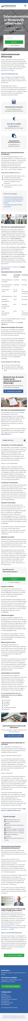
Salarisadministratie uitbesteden (9, 999)
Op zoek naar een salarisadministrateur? (10, 570)
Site (12, 1016)
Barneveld (21, 831)
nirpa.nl (14, 884)
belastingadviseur (13, 927)
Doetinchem (7, 827)
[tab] (14, 440)
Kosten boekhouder (6, 996)
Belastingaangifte (5, 1004)
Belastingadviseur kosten (7, 1003)
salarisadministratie (6, 416)
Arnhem (6, 840)
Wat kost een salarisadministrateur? (13, 197)
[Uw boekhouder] (8, 6)
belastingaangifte (5, 926)
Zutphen (22, 833)
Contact (10, 1018)
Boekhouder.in (6, 1016)
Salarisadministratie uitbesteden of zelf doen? (13, 202)
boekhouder (13, 915)
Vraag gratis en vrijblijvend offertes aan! (13, 809)
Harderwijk (21, 829)
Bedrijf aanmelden (16, 1018)
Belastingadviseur (5, 1001)
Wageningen (7, 836)
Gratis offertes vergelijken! (15, 955)
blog (16, 1008)
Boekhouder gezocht (6, 998)
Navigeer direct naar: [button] (8, 440)
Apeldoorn (7, 823)
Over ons (24, 1018)
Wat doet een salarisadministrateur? (14, 199)
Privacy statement (20, 1016)
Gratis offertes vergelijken (14, 391)
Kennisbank (4, 994)
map (14, 1016)
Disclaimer (4, 1018)
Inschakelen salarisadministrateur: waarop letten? (12, 206)
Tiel (19, 820)
